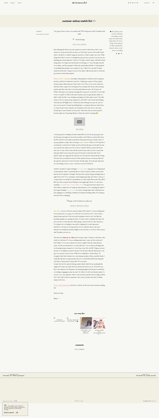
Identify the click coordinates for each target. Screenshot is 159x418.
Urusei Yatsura (79, 129)
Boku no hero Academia (79, 44)
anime (117, 31)
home (6, 3)
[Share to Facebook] (116, 53)
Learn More (9, 412)
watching (120, 50)
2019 (112, 31)
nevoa (154, 401)
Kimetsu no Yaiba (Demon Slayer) (79, 206)
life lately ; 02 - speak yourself (146, 375)
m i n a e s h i (79, 3)
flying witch (113, 43)
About (20, 3)
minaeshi (46, 34)
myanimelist (118, 46)
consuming (114, 36)
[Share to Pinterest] (121, 53)
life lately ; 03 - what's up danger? (13, 375)
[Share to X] (119, 53)
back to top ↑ (79, 401)
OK (17, 412)
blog (12, 3)
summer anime (113, 48)
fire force (119, 41)
